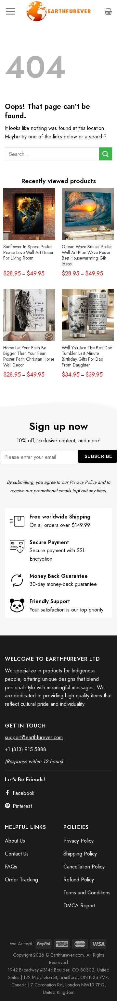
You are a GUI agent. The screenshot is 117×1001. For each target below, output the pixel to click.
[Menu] (10, 11)
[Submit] (105, 153)
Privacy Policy (83, 482)
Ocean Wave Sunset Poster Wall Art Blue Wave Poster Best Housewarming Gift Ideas (87, 255)
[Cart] (108, 11)
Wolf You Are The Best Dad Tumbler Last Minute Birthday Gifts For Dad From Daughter (87, 356)
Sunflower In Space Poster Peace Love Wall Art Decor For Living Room (28, 252)
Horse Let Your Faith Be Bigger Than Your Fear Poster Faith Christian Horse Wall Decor (28, 356)
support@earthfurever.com (34, 737)
